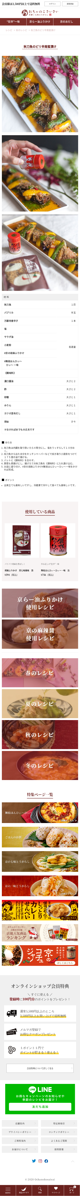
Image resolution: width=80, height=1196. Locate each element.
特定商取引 (59, 1123)
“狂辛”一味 (13, 21)
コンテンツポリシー (59, 1131)
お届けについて (20, 1149)
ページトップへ (73, 1161)
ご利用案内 (20, 1140)
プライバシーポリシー (20, 1131)
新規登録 (70, 4)
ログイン (52, 4)
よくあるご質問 (59, 1140)
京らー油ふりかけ (39, 21)
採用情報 (59, 1149)
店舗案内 (20, 1123)
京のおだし (66, 21)
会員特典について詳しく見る (40, 1068)
